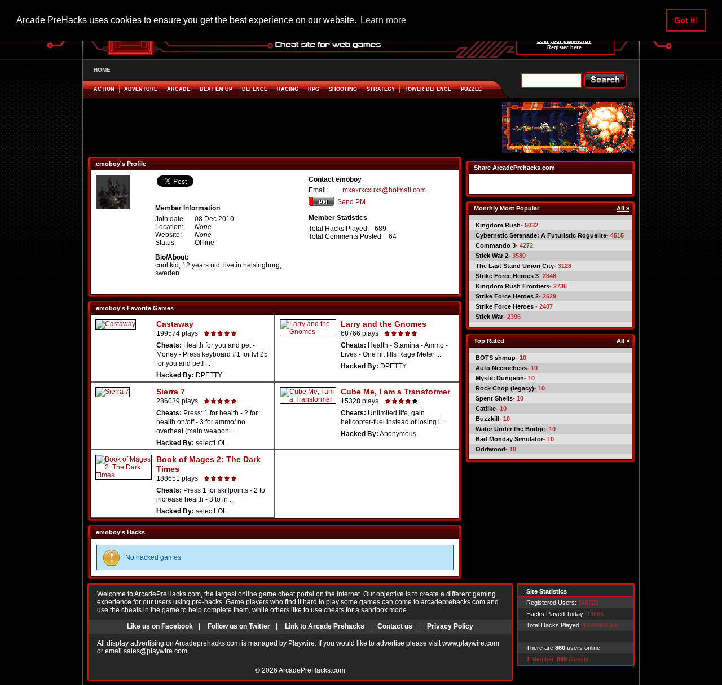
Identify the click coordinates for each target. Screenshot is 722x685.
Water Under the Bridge (510, 428)
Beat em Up (216, 89)
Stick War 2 (492, 255)
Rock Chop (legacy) (505, 388)
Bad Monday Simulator (509, 439)
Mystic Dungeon (500, 378)
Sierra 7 (170, 391)
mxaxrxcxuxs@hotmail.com (384, 190)
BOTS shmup (496, 357)
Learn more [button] (383, 20)
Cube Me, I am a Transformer (395, 391)
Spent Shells (494, 398)
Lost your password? (564, 41)
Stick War (489, 316)
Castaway (174, 323)
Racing (287, 89)
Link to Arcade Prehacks (324, 626)
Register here (564, 47)
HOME (102, 70)
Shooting (343, 89)
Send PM (351, 202)
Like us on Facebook (160, 626)
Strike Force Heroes (505, 306)
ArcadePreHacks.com (312, 670)
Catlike (486, 408)
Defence (254, 89)
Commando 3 (496, 245)
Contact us (394, 626)
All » (623, 208)
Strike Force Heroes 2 (507, 296)
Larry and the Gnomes (383, 323)
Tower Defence (427, 89)
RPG (313, 89)
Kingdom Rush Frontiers (512, 286)
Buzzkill (487, 418)
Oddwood (490, 449)
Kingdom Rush (498, 225)
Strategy (381, 89)
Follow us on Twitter (239, 626)
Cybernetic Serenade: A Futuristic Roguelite (541, 235)
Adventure (140, 89)
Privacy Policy (450, 626)
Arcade (178, 89)
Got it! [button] (686, 20)
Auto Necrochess (501, 368)
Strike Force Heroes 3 (507, 276)
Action (104, 89)
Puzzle (471, 89)
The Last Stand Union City (515, 265)
